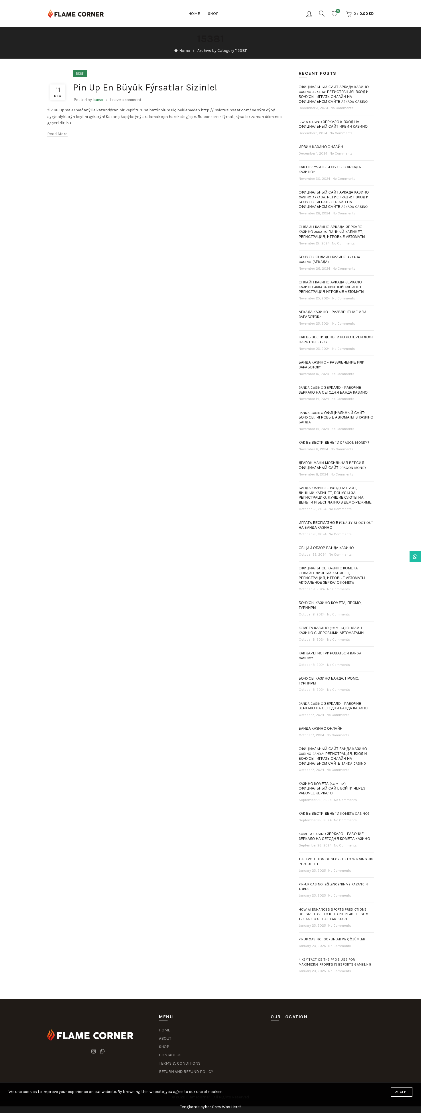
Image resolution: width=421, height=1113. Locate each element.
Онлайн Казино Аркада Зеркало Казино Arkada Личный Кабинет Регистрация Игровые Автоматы (331, 287)
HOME (164, 1030)
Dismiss (401, 556)
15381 (80, 74)
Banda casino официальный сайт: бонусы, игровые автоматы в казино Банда (336, 418)
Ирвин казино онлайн (321, 147)
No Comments (341, 108)
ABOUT (165, 1038)
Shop (213, 13)
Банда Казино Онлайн (321, 729)
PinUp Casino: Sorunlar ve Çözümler (332, 939)
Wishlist (338, 11)
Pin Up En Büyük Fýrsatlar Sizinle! (145, 87)
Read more (57, 133)
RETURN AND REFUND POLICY (186, 1071)
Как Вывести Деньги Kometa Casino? (334, 814)
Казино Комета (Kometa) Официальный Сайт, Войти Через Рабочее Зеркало (332, 789)
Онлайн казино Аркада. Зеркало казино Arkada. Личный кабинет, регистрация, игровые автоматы (332, 232)
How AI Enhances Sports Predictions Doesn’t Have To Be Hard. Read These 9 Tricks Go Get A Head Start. (334, 914)
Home (194, 13)
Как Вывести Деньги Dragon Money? (334, 443)
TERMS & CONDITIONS (179, 1063)
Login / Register (309, 13)
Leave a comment (125, 99)
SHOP (164, 1046)
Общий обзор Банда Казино (326, 548)
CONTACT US (170, 1055)
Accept (401, 1092)
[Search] (321, 13)
